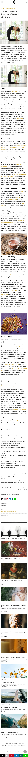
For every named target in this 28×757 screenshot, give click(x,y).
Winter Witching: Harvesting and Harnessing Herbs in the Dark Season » (14, 488)
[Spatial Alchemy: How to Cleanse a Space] (14, 646)
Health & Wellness (5, 8)
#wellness (9, 511)
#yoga (14, 511)
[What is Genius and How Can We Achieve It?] (14, 529)
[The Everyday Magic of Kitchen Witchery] (14, 571)
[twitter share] (2, 499)
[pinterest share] (7, 499)
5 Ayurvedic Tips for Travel (9, 707)
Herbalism (12, 8)
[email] (7, 755)
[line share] (15, 499)
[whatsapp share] (12, 499)
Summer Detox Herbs (7, 682)
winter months (15, 91)
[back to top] (25, 751)
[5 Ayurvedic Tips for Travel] (14, 696)
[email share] (5, 499)
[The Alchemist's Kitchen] (14, 2)
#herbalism (3, 511)
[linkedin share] (10, 499)
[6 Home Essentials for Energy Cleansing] (14, 621)
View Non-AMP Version (17, 751)
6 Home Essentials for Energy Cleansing (13, 632)
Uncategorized (4, 679)
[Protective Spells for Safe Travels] (14, 721)
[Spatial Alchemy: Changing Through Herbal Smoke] (14, 594)
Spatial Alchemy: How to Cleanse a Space (13, 657)
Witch (8, 602)
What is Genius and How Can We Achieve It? (13, 538)
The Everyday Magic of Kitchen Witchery (11, 580)
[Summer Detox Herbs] (14, 671)
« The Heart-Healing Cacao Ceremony (10, 494)
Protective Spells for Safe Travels (11, 732)
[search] (26, 2)
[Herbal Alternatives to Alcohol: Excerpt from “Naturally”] (14, 549)
